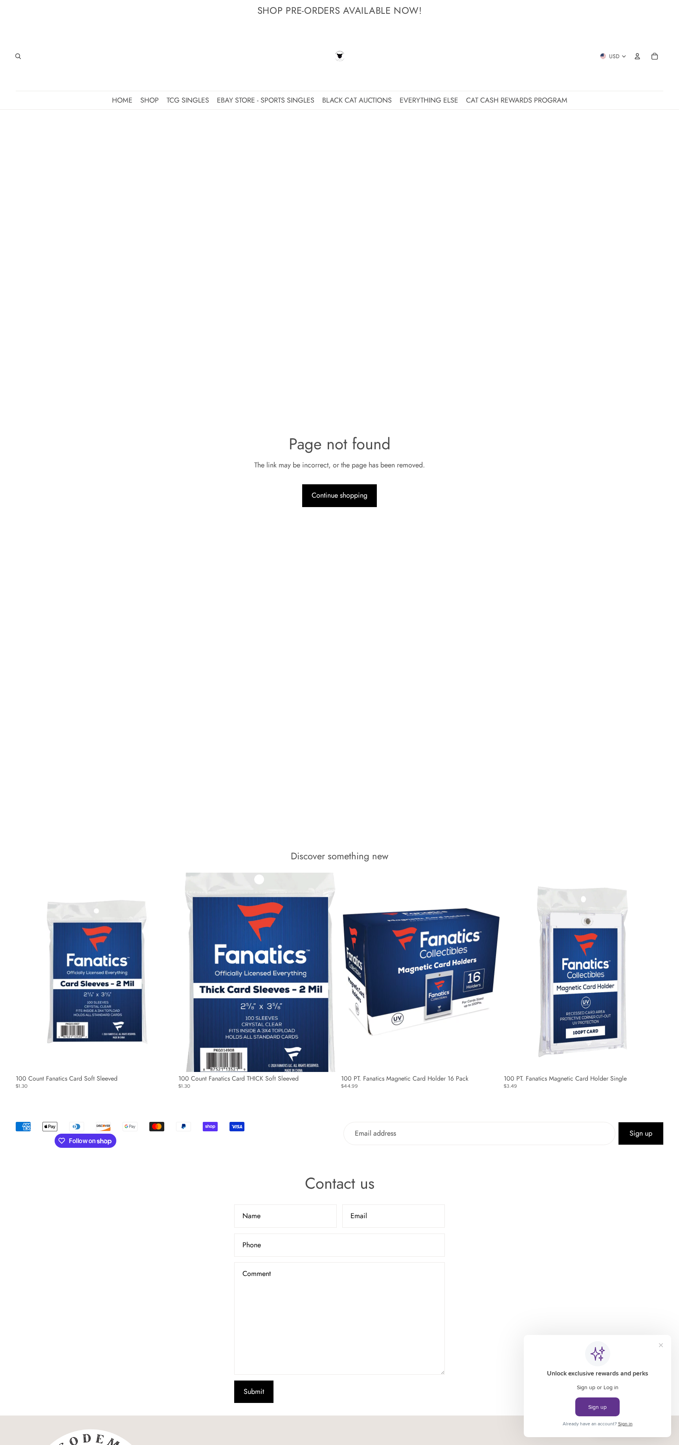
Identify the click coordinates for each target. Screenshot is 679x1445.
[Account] (637, 56)
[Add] (163, 1060)
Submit (254, 1391)
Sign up (640, 1133)
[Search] (18, 56)
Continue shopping (339, 495)
